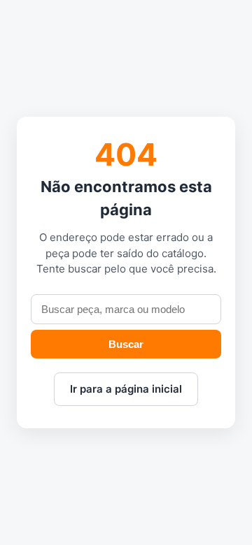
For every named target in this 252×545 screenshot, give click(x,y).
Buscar (126, 344)
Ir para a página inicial (126, 388)
